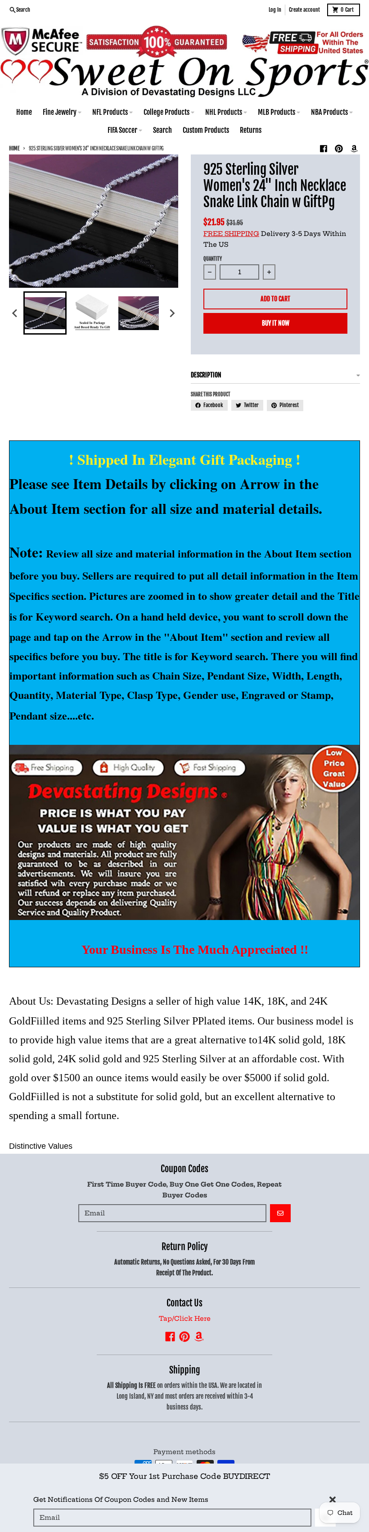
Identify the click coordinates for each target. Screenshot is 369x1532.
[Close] (332, 1499)
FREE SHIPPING (231, 234)
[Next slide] (172, 313)
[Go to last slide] (15, 313)
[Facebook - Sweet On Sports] (323, 148)
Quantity (212, 259)
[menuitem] (45, 313)
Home (14, 148)
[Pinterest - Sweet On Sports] (339, 148)
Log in (275, 9)
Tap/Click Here (185, 1318)
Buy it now (275, 323)
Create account (304, 9)
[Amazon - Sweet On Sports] (354, 148)
